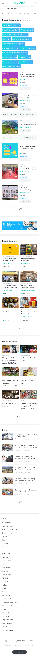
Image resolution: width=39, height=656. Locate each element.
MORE (19, 209)
